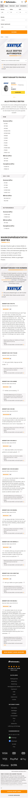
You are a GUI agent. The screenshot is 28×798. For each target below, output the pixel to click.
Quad (17, 6)
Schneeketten (14, 715)
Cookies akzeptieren (14, 791)
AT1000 (5, 182)
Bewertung (14, 684)
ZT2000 (5, 143)
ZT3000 (5, 145)
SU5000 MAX (7, 190)
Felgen (6, 6)
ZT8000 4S (6, 169)
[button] (16, 397)
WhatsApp (13, 737)
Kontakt (14, 744)
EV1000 (5, 123)
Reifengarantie (14, 678)
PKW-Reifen (14, 708)
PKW (2, 6)
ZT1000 (5, 140)
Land (14, 694)
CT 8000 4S (6, 228)
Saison (5, 24)
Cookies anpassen (14, 795)
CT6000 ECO (7, 217)
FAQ (14, 746)
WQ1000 (6, 200)
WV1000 (6, 222)
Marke (2, 17)
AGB (14, 691)
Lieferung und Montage (14, 726)
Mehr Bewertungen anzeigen (14, 652)
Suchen (14, 32)
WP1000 (6, 160)
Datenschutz (14, 697)
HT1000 (6, 185)
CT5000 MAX (7, 214)
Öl (14, 721)
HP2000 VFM (7, 131)
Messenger (14, 741)
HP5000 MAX (7, 133)
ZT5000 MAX (7, 147)
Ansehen (18, 92)
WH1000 (6, 158)
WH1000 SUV (7, 198)
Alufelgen (14, 713)
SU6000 (6, 138)
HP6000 (6, 135)
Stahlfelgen (14, 710)
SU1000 (6, 187)
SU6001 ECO (7, 192)
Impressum (14, 689)
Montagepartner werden (14, 686)
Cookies (14, 699)
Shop (14, 718)
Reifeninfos (14, 681)
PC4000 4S (6, 166)
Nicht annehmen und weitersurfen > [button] (19, 771)
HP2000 (6, 128)
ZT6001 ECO (7, 152)
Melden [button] (5, 343)
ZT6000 (5, 150)
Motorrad (12, 6)
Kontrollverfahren (6, 280)
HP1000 (6, 126)
